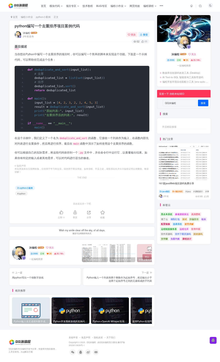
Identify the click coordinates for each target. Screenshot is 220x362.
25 (50, 253)
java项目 (166, 191)
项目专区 (179, 191)
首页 (15, 17)
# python (21, 193)
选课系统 (177, 224)
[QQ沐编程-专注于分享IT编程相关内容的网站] (20, 341)
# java (188, 191)
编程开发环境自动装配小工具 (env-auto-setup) (185, 81)
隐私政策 (98, 337)
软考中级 (195, 229)
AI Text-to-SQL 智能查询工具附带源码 (182, 77)
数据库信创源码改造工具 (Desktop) (181, 72)
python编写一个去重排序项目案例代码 (47, 26)
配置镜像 (165, 224)
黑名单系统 (166, 214)
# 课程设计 (198, 191)
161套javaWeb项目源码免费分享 (176, 183)
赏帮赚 (164, 238)
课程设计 (186, 238)
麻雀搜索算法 (182, 214)
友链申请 (73, 337)
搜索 (203, 103)
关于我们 (110, 337)
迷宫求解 (189, 224)
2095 (35, 253)
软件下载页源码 (183, 233)
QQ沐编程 (91, 342)
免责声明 (85, 337)
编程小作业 (27, 17)
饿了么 (164, 219)
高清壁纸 (195, 214)
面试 (184, 219)
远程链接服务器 (169, 229)
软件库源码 (166, 233)
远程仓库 (184, 229)
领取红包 (175, 219)
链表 (203, 219)
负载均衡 (175, 238)
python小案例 (43, 17)
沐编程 (26, 33)
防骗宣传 (194, 219)
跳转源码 (198, 233)
